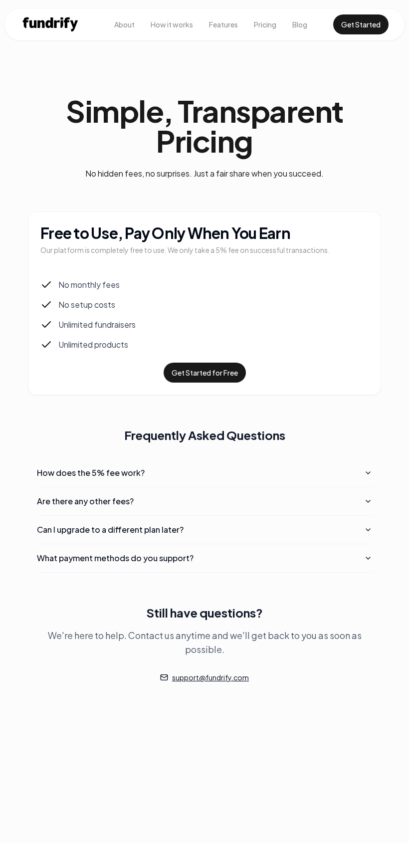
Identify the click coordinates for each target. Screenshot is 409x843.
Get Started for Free (205, 372)
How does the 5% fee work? (91, 472)
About (124, 24)
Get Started (361, 24)
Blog (299, 24)
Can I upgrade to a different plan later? (110, 529)
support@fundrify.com (210, 677)
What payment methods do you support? (115, 558)
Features (223, 24)
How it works (172, 24)
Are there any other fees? (85, 501)
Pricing (265, 24)
